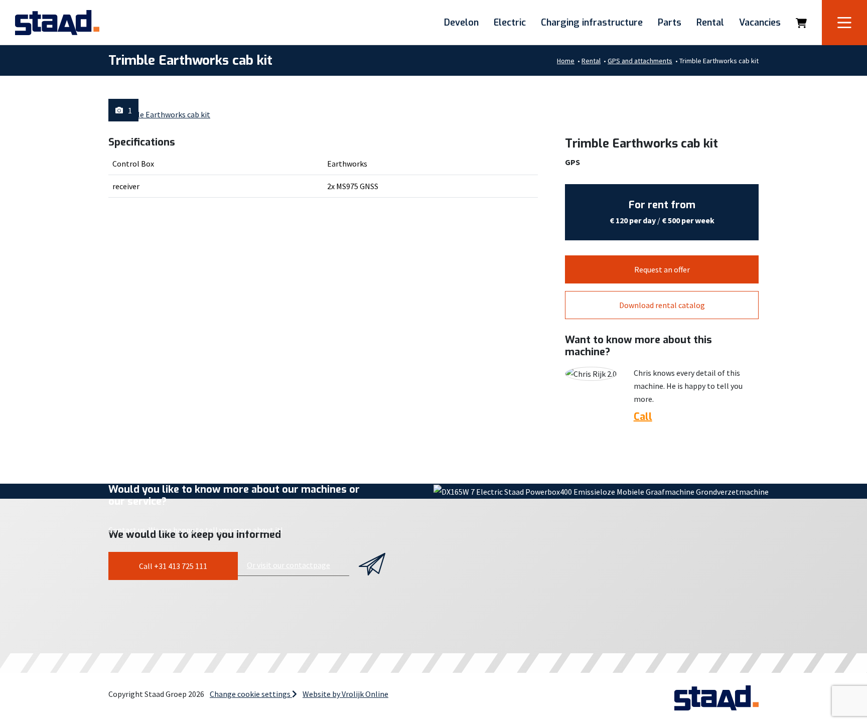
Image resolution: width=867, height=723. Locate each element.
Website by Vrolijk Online (345, 694)
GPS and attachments (640, 60)
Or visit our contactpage (288, 565)
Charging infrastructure (592, 23)
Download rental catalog (662, 305)
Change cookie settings (251, 694)
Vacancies (760, 23)
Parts (669, 23)
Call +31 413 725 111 (173, 566)
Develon (461, 23)
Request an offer (662, 269)
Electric (510, 23)
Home (565, 60)
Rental (710, 23)
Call (643, 416)
